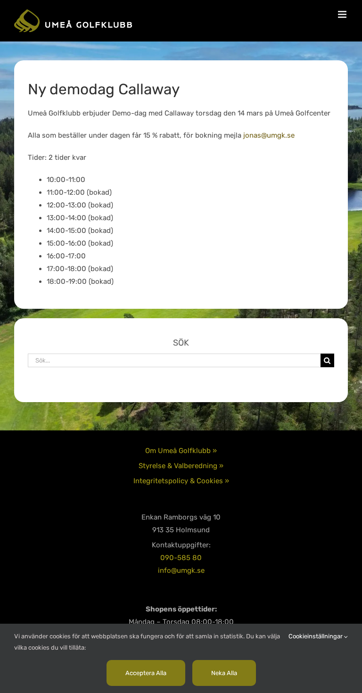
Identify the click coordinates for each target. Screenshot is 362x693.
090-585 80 (181, 557)
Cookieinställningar (316, 636)
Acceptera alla (145, 672)
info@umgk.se (181, 570)
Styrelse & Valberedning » (181, 466)
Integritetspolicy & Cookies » (181, 481)
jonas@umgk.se (269, 135)
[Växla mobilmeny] (343, 14)
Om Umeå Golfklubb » (181, 450)
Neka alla (224, 672)
